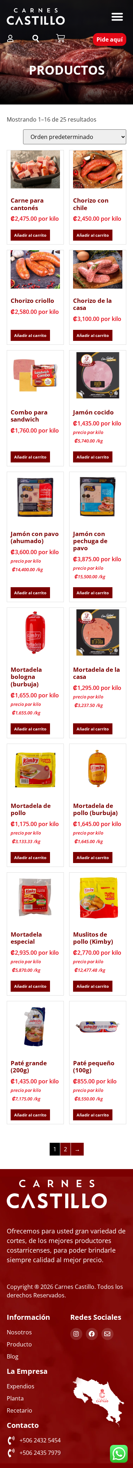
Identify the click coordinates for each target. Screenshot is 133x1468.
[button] (117, 16)
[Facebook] (92, 1334)
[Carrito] (60, 38)
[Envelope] (107, 1334)
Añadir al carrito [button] (30, 235)
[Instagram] (76, 1334)
